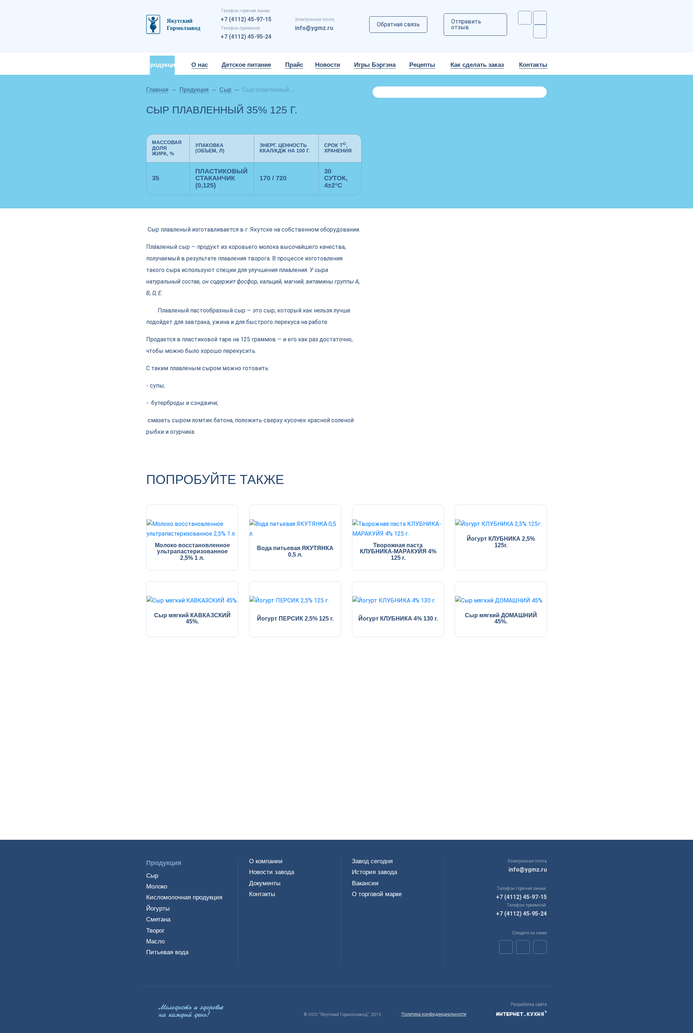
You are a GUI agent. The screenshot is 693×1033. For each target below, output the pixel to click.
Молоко (156, 886)
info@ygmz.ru (314, 28)
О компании (266, 861)
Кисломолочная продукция (184, 897)
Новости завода (271, 872)
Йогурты (158, 908)
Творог (155, 930)
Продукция (194, 90)
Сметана (158, 919)
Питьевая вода (167, 952)
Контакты (262, 894)
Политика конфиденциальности (433, 1014)
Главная (157, 90)
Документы (264, 883)
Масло (155, 941)
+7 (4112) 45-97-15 (246, 19)
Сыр (225, 90)
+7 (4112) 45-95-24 (246, 36)
